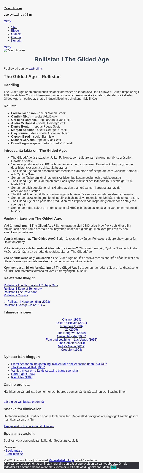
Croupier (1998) (71, 349)
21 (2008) (71, 329)
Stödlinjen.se (14, 454)
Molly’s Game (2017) (71, 346)
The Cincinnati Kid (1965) (28, 367)
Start (14, 27)
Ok (113, 467)
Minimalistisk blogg (61, 460)
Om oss (16, 37)
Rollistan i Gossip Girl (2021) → (24, 305)
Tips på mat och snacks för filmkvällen (29, 426)
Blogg (15, 30)
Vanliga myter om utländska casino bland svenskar (44, 370)
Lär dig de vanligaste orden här (24, 401)
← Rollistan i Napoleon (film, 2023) (27, 301)
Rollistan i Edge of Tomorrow (23, 288)
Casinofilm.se (13, 8)
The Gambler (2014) (71, 343)
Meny (7, 20)
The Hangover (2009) (71, 332)
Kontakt (16, 40)
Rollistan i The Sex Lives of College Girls (31, 285)
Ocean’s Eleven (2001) (71, 322)
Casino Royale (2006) (71, 336)
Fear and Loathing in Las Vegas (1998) (71, 339)
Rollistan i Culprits (16, 295)
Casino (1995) (71, 319)
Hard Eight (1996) (23, 374)
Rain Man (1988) (22, 377)
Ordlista (16, 34)
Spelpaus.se (14, 450)
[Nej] (118, 468)
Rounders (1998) (71, 326)
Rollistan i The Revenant (20, 292)
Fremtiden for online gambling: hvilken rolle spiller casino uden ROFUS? (59, 364)
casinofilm (35, 68)
